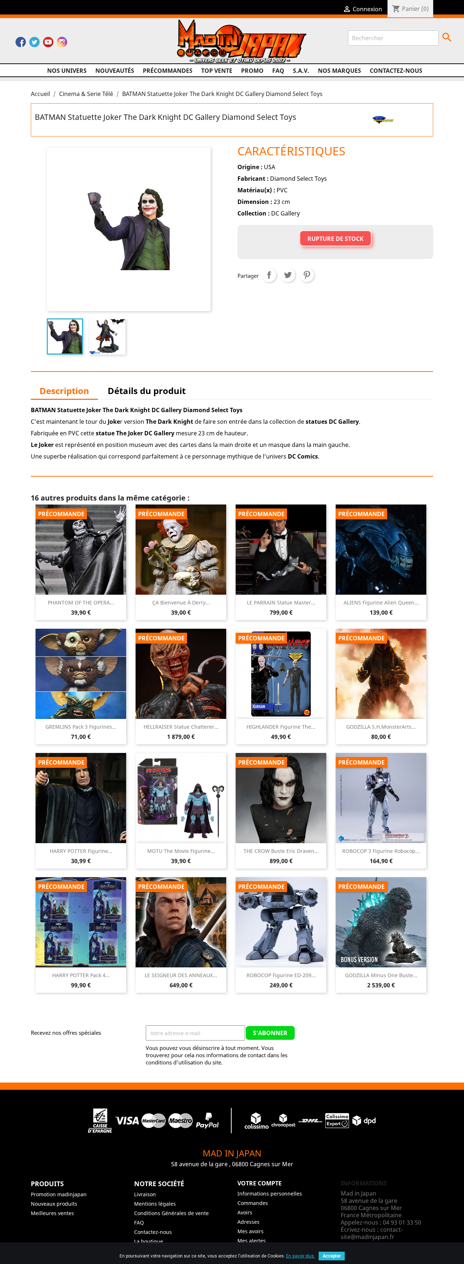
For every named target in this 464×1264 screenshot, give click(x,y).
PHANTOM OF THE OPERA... (81, 602)
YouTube (48, 44)
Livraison (145, 1194)
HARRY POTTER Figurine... (81, 850)
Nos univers (67, 71)
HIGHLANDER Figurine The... (280, 726)
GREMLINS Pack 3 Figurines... (80, 726)
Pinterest (306, 275)
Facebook (20, 44)
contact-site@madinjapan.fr (372, 1233)
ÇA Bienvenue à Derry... (181, 602)
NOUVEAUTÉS (114, 71)
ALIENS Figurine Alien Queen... (381, 602)
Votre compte (259, 1183)
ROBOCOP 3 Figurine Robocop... (381, 850)
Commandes (252, 1203)
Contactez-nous (396, 71)
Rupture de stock (335, 239)
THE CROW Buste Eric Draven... (281, 850)
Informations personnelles (269, 1193)
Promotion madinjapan (59, 1194)
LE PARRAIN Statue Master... (281, 602)
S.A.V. (301, 71)
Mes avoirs (250, 1231)
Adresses (248, 1221)
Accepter (332, 1256)
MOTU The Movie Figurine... (181, 850)
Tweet (288, 275)
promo (252, 71)
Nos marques (339, 71)
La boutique (148, 1241)
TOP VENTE (216, 71)
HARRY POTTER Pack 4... (81, 975)
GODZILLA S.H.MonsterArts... (381, 726)
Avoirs (244, 1212)
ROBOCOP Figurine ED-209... (281, 975)
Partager (269, 275)
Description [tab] (64, 391)
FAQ (278, 71)
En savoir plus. (300, 1256)
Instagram (62, 44)
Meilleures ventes (52, 1213)
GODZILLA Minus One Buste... (381, 975)
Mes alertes (251, 1240)
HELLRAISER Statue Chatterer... (181, 726)
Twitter (34, 44)
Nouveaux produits (54, 1203)
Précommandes (167, 71)
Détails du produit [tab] (147, 391)
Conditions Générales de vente (171, 1213)
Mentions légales (155, 1203)
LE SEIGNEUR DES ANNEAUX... (181, 975)
